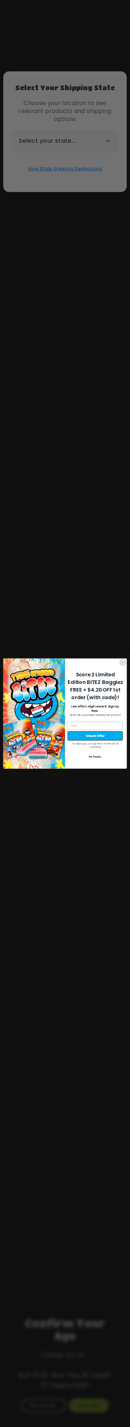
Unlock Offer (95, 736)
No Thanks (95, 757)
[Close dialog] (122, 662)
